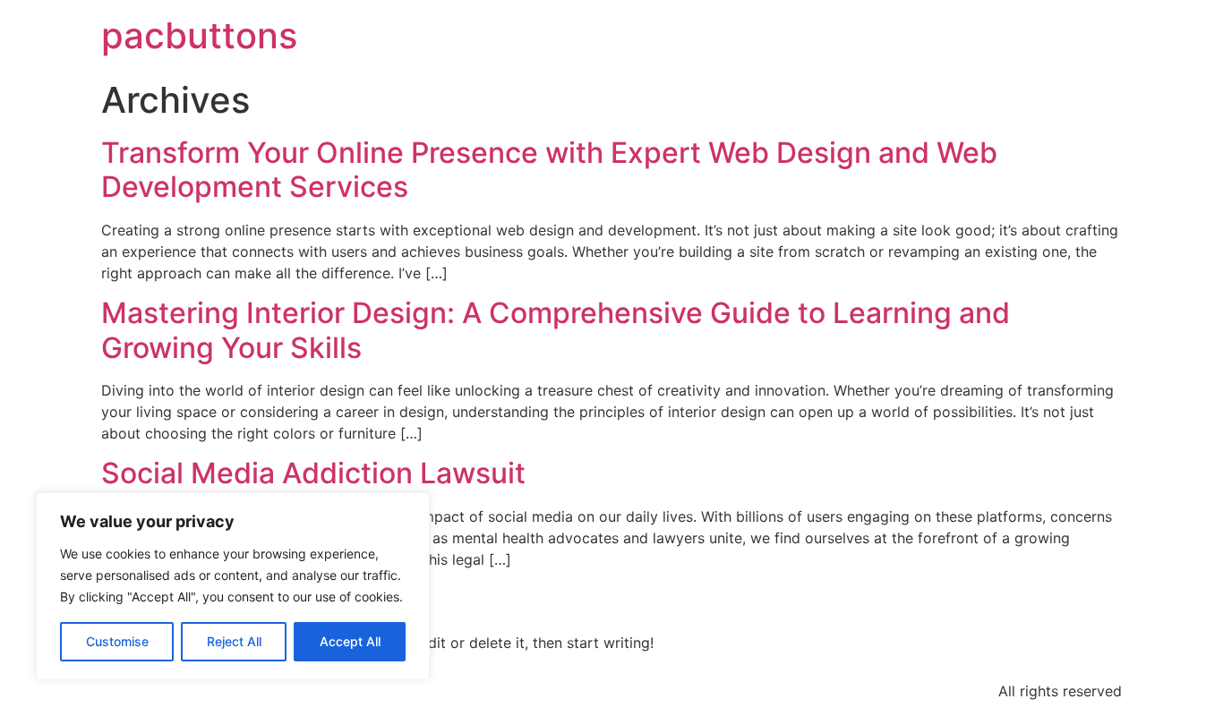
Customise (117, 641)
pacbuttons (199, 35)
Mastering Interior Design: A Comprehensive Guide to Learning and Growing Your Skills (555, 329)
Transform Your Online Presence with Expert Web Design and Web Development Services (549, 169)
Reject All (234, 641)
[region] (233, 586)
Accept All (350, 641)
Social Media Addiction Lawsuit (313, 473)
